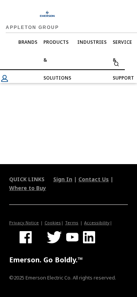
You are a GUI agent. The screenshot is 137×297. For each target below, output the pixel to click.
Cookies (53, 222)
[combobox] (62, 64)
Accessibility (97, 222)
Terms (71, 222)
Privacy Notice (24, 222)
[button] (4, 78)
